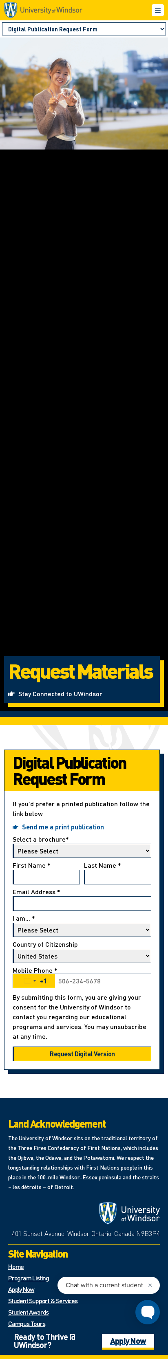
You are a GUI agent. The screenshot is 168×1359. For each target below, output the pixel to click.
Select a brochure (41, 839)
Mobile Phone (35, 976)
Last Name (102, 865)
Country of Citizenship (45, 944)
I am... (24, 918)
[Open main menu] (158, 10)
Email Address (36, 892)
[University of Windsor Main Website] (129, 1213)
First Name (32, 865)
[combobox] (34, 981)
